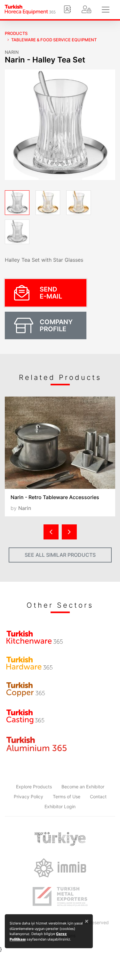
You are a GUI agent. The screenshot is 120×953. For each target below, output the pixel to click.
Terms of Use (66, 796)
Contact (98, 796)
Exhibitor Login (60, 806)
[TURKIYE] (60, 839)
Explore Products (34, 786)
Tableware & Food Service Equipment (54, 39)
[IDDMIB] (60, 896)
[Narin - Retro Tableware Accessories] (60, 443)
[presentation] (51, 531)
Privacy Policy (28, 796)
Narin (12, 52)
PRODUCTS (16, 33)
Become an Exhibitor (82, 786)
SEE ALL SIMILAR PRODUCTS (60, 555)
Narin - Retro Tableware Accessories (55, 497)
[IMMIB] (60, 867)
